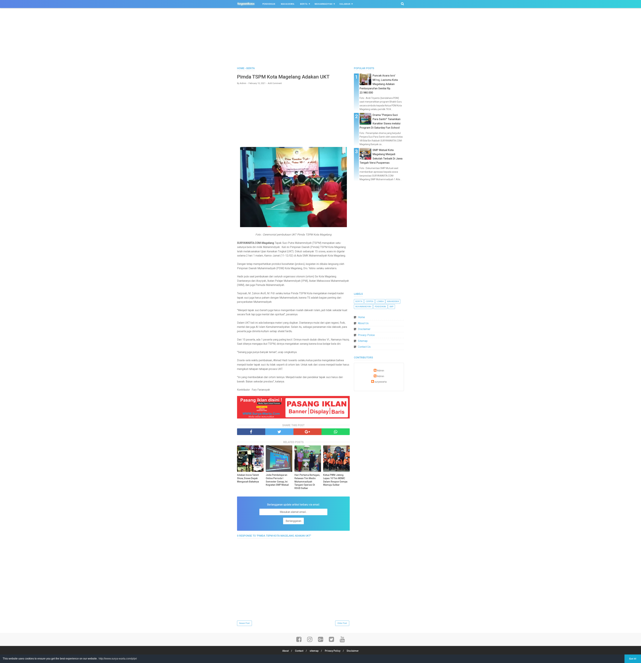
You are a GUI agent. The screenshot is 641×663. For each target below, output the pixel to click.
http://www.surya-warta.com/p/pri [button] (118, 658)
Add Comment (275, 83)
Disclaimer (364, 329)
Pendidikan (268, 4)
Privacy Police (366, 335)
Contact (299, 650)
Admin (380, 370)
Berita (304, 4)
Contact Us (364, 346)
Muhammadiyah (324, 4)
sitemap (314, 650)
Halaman (345, 4)
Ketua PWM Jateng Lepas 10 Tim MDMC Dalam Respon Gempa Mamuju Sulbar (335, 480)
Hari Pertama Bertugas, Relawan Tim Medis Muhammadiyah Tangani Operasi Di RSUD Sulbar (307, 481)
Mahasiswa (287, 4)
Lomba (380, 301)
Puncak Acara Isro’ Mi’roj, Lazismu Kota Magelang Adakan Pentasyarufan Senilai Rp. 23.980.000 (379, 84)
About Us (363, 323)
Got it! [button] (632, 658)
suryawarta (381, 381)
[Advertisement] (320, 38)
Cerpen (369, 301)
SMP (391, 306)
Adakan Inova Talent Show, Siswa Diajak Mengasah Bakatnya (248, 478)
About (285, 650)
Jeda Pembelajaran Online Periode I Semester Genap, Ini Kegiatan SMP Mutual (277, 480)
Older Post (342, 623)
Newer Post (244, 623)
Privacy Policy (332, 650)
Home (361, 317)
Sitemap (363, 341)
